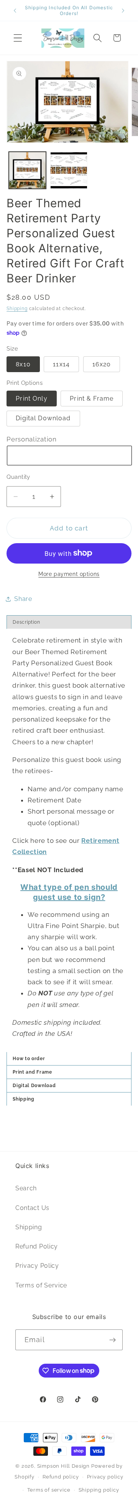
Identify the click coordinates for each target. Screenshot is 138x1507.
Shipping (17, 308)
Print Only (32, 398)
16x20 (101, 364)
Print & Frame (91, 398)
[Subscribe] (112, 1339)
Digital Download (43, 418)
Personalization (31, 439)
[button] (18, 38)
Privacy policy (105, 1477)
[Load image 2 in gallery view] (68, 170)
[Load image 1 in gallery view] (27, 170)
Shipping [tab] (23, 1099)
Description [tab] (26, 622)
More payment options (69, 574)
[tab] (69, 1085)
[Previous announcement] (15, 10)
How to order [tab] (29, 1058)
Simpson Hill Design (63, 1466)
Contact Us (32, 1208)
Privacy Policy (37, 1265)
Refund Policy (36, 1246)
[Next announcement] (123, 10)
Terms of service (49, 1490)
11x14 (61, 364)
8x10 (23, 364)
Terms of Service (41, 1285)
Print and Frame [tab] (33, 1072)
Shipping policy (99, 1490)
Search (26, 1188)
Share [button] (23, 598)
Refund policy (61, 1477)
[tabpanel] (69, 840)
